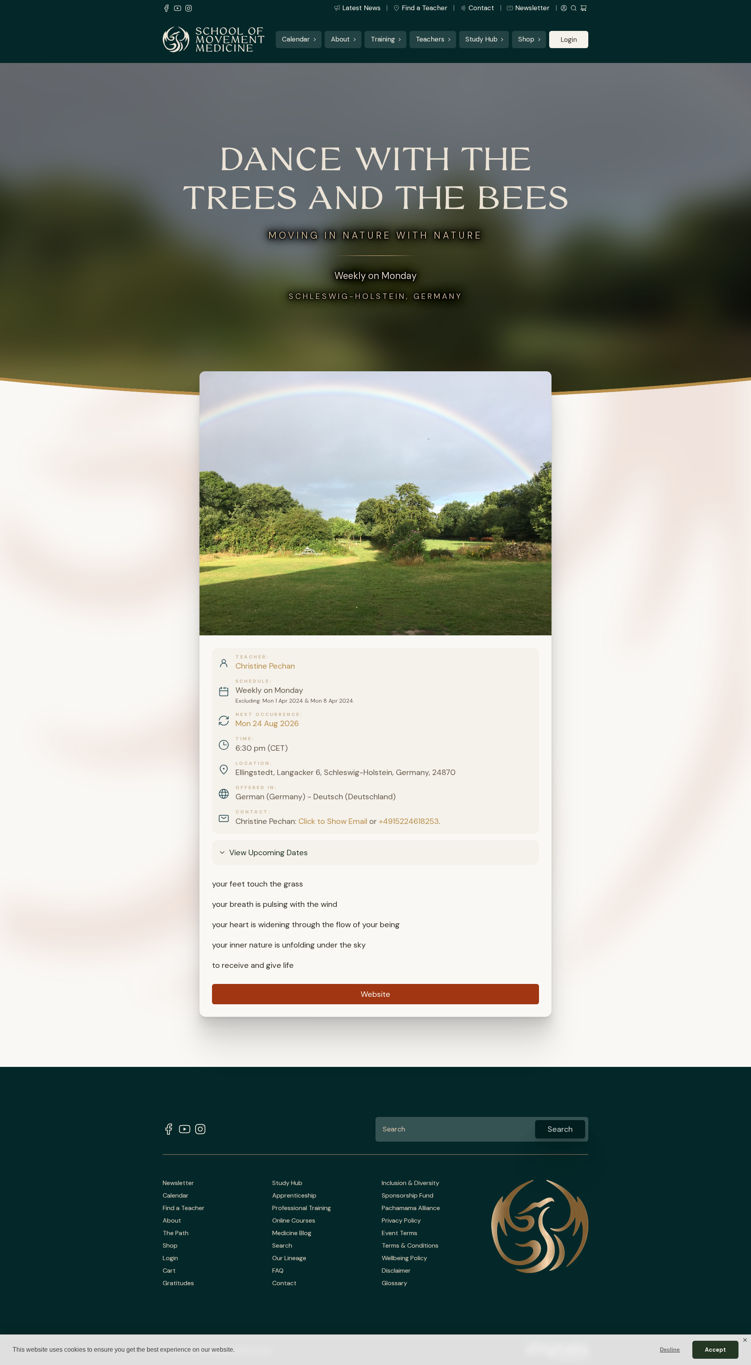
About (340, 39)
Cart (169, 1271)
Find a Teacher (424, 8)
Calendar (296, 39)
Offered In (255, 787)
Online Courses (293, 1221)
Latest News (361, 8)
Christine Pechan (265, 666)
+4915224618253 (409, 821)
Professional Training (301, 1208)
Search (282, 1246)
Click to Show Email (332, 821)
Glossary (394, 1283)
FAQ (278, 1271)
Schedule (252, 681)
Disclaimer (396, 1271)
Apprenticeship (294, 1195)
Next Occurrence (267, 714)
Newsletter (532, 8)
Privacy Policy (401, 1221)
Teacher (250, 657)
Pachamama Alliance (411, 1208)
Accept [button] (715, 1349)
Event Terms (399, 1233)
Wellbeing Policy (404, 1258)
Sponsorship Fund (407, 1195)
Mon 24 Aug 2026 (267, 723)
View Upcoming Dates (268, 852)
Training (383, 39)
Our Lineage (289, 1258)
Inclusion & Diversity (410, 1183)
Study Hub (481, 39)
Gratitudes (178, 1283)
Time (243, 738)
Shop (526, 39)
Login (569, 39)
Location (252, 763)
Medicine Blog (291, 1233)
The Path (176, 1233)
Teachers (430, 39)
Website (375, 994)
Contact (481, 8)
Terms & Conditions (410, 1246)
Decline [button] (670, 1349)
